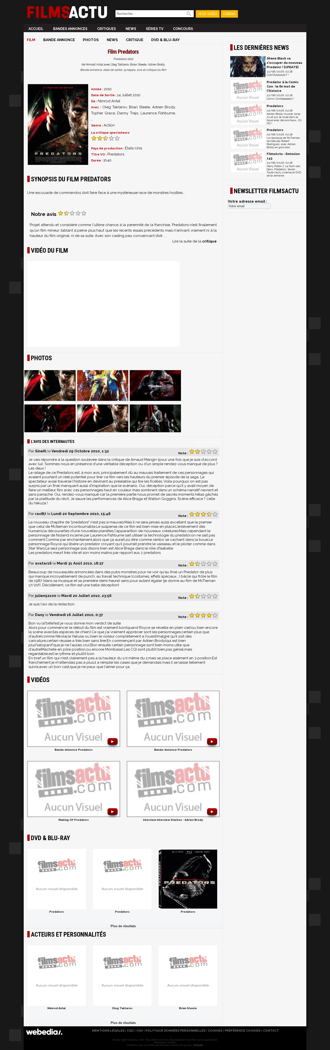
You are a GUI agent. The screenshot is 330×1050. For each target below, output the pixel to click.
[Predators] (58, 124)
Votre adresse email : (247, 201)
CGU (130, 1030)
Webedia (198, 1045)
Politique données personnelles (175, 1030)
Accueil (36, 29)
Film (31, 40)
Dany (39, 615)
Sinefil (40, 451)
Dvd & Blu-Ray (165, 40)
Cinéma (229, 14)
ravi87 (40, 514)
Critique (134, 40)
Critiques (106, 29)
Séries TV (154, 29)
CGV (139, 1030)
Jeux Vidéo (207, 14)
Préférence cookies (242, 1030)
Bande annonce (59, 40)
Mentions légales (108, 1030)
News (131, 29)
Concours (183, 29)
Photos (91, 40)
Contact (271, 1030)
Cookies (215, 1030)
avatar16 (43, 563)
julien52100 (45, 596)
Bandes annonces (70, 29)
